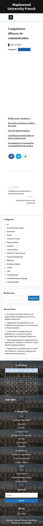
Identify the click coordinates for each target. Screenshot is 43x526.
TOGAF (9, 267)
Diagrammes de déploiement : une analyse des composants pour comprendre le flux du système (21, 325)
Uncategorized (12, 275)
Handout (10, 246)
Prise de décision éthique (19, 131)
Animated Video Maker (15, 228)
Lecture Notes (24, 49)
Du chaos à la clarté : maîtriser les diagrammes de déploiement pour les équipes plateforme (20, 316)
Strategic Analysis (13, 264)
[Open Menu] (11, 17)
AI (7, 224)
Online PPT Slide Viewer (16, 253)
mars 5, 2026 (15, 45)
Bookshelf (11, 231)
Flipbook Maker (13, 242)
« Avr (21, 404)
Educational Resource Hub (21, 435)
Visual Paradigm (13, 282)
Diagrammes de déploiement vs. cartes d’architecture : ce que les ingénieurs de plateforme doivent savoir (21, 351)
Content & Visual (13, 239)
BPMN (9, 235)
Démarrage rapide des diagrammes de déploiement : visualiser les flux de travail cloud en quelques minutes (21, 342)
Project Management (15, 257)
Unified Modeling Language (17, 278)
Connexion (21, 513)
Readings (10, 260)
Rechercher (9, 293)
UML (8, 271)
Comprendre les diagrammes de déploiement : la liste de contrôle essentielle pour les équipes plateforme (20, 333)
